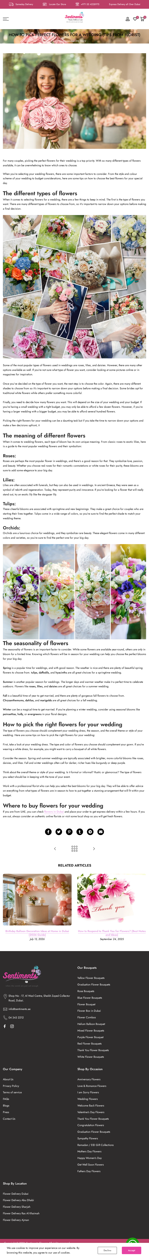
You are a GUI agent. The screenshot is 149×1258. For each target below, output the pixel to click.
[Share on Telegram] (90, 832)
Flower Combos (86, 1017)
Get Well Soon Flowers (90, 1165)
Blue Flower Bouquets (89, 998)
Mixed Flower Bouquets (90, 1030)
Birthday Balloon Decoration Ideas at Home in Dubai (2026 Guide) (37, 933)
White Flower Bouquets (90, 1057)
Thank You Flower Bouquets (93, 1050)
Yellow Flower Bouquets (91, 978)
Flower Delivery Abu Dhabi (18, 1200)
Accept (131, 1250)
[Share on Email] (100, 832)
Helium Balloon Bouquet (91, 1024)
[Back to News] (74, 849)
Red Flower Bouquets (89, 1043)
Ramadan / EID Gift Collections (95, 1145)
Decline (107, 1250)
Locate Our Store (57, 4)
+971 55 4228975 (90, 4)
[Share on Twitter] (58, 832)
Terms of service (12, 1092)
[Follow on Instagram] (12, 1026)
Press (6, 1112)
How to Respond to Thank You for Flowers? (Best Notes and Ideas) (112, 933)
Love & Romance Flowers (91, 1086)
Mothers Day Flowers (89, 1151)
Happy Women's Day (89, 1158)
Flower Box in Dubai (89, 1011)
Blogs (6, 1105)
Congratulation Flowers (90, 1125)
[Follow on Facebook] (4, 1026)
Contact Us (9, 1119)
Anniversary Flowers (88, 1079)
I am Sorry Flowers (88, 1092)
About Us (8, 1079)
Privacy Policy (11, 1086)
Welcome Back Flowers (90, 1105)
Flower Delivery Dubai (16, 1194)
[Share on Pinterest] (69, 832)
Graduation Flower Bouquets (93, 984)
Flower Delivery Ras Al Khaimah (21, 1213)
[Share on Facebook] (48, 832)
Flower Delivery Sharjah (16, 1207)
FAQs (6, 1099)
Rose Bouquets (85, 991)
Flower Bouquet (86, 1004)
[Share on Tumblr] (79, 832)
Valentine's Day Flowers (90, 1112)
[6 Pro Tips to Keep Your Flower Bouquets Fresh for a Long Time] (94, 849)
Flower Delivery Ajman (16, 1220)
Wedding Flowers (87, 1099)
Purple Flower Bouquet (90, 1037)
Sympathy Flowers (87, 1138)
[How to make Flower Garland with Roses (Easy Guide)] (55, 849)
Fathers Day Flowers (88, 1171)
